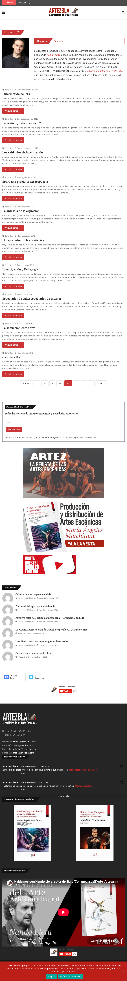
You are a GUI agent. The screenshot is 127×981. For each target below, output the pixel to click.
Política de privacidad (70, 976)
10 (45, 383)
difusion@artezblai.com (24, 749)
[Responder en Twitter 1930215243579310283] (4, 790)
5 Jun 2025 (44, 766)
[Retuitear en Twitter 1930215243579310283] (10, 790)
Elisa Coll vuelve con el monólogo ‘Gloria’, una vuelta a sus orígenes (51, 2)
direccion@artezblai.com (24, 741)
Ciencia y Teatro (13, 357)
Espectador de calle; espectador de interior (31, 298)
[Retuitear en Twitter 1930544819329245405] (10, 773)
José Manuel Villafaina (26, 598)
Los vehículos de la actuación (22, 152)
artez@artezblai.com (23, 745)
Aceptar (51, 976)
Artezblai (21, 633)
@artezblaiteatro (28, 766)
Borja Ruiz (9, 90)
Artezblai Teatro (11, 766)
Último (101, 383)
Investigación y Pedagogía (20, 269)
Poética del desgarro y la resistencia (35, 606)
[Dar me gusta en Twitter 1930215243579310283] (16, 790)
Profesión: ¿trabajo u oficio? (21, 123)
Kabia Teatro (54, 54)
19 (60, 383)
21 (76, 383)
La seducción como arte (18, 328)
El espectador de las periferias (23, 240)
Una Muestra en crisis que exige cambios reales (41, 641)
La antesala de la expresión (21, 211)
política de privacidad (64, 437)
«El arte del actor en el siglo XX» (104, 70)
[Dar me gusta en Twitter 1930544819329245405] (16, 773)
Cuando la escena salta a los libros (34, 653)
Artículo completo (13, 111)
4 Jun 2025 (44, 782)
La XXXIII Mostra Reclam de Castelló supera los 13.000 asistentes (51, 629)
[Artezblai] (63, 12)
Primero (26, 383)
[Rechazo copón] (123, 971)
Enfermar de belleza (16, 94)
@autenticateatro (83, 786)
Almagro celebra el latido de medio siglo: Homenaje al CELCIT (49, 618)
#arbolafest (74, 770)
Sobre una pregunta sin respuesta (25, 181)
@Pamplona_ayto (89, 770)
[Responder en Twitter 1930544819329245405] (4, 773)
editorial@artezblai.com (22, 752)
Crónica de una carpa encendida (33, 594)
